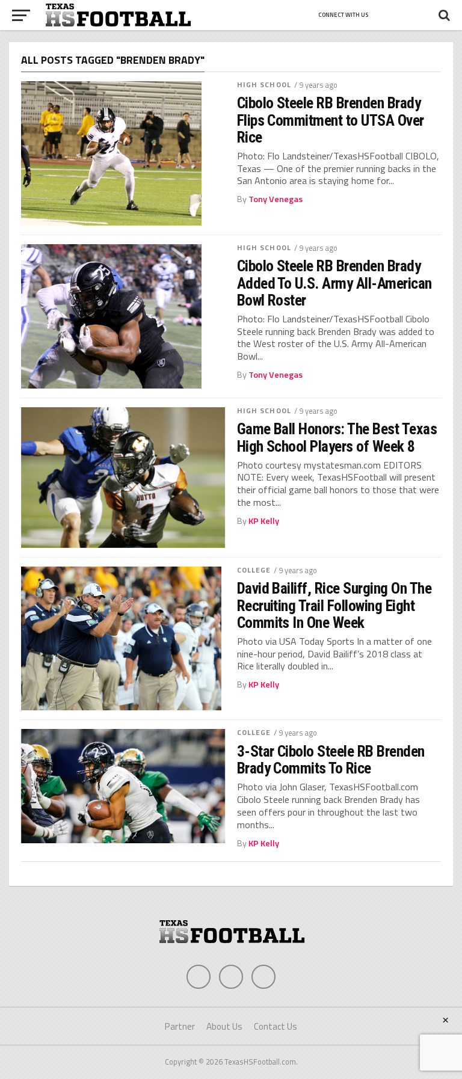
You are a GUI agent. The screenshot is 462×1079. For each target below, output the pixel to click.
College (254, 570)
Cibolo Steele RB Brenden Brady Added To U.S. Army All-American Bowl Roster (334, 282)
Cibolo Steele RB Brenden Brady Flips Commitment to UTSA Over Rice (330, 119)
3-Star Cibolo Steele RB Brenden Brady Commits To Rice (331, 759)
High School (264, 84)
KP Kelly (263, 520)
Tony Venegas (275, 199)
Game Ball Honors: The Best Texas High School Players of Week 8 (337, 437)
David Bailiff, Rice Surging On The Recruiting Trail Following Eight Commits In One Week (334, 605)
